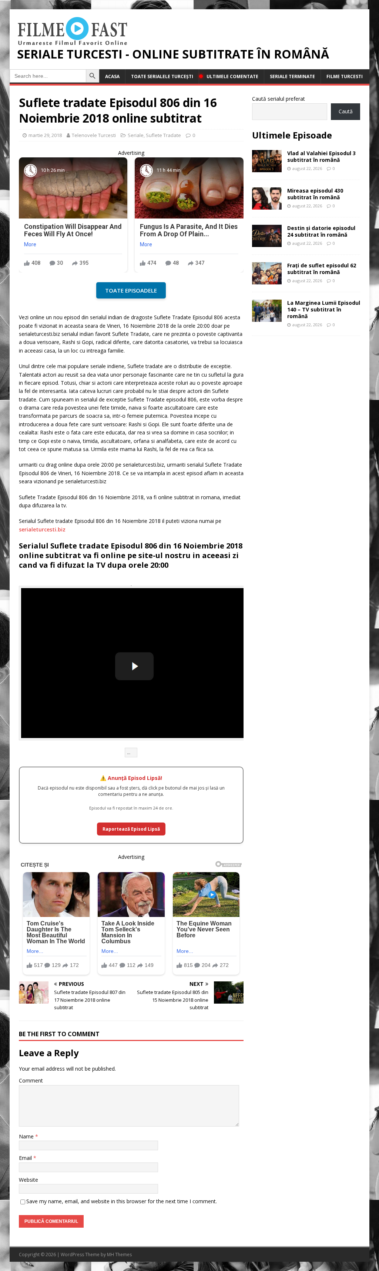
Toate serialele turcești (162, 76)
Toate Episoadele (131, 290)
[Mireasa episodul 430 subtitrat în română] (267, 205)
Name (27, 1136)
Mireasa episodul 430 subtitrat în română (315, 194)
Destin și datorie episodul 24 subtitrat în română (321, 231)
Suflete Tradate (163, 135)
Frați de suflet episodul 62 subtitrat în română (321, 269)
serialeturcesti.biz (42, 529)
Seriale (136, 135)
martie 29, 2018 (45, 135)
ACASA (112, 76)
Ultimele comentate (232, 76)
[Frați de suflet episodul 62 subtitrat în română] (267, 279)
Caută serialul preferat (278, 98)
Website (28, 1179)
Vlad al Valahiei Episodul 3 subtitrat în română (321, 156)
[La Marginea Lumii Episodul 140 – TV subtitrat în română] (267, 317)
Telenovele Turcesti (94, 135)
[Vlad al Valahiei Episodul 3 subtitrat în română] (267, 167)
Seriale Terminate (292, 76)
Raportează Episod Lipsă (131, 829)
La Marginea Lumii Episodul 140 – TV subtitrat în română (323, 309)
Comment (31, 1080)
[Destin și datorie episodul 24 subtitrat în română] (267, 242)
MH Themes (119, 1254)
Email (26, 1157)
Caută (346, 111)
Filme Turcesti (344, 76)
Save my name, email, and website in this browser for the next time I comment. (121, 1201)
